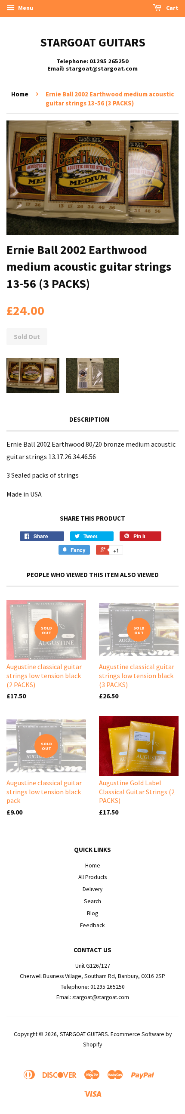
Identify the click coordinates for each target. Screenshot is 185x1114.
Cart (172, 8)
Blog (92, 913)
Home (19, 94)
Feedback (92, 925)
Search (92, 901)
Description (89, 419)
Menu (25, 8)
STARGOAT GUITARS (92, 42)
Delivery (92, 889)
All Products (92, 877)
